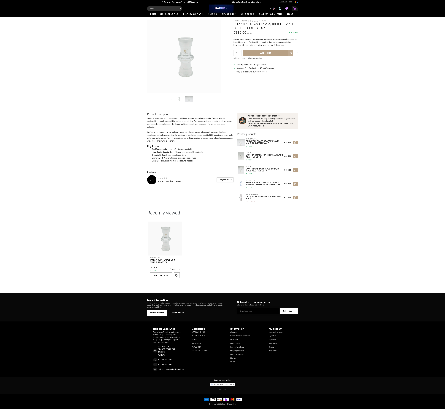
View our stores (178, 313)
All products (273, 351)
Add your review (225, 180)
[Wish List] (287, 8)
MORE (290, 14)
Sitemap (233, 358)
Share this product (255, 58)
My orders (272, 336)
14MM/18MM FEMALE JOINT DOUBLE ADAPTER (163, 261)
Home (153, 14)
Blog (290, 2)
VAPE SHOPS (247, 14)
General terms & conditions (240, 336)
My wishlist (273, 343)
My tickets (272, 339)
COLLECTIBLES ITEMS (271, 14)
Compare (176, 269)
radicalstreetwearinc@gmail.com (262, 123)
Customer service (157, 313)
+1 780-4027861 (287, 123)
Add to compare (240, 58)
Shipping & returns (237, 351)
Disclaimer (234, 339)
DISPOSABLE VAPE (193, 14)
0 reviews (263, 21)
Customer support (237, 354)
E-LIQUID (212, 14)
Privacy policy (235, 343)
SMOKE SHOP (229, 14)
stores (232, 362)
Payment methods (237, 347)
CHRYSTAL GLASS (240, 21)
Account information (276, 332)
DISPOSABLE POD (169, 14)
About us (283, 2)
